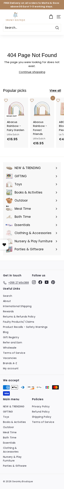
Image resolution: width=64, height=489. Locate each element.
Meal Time (10, 432)
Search (7, 296)
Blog (6, 332)
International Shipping (17, 306)
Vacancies (10, 358)
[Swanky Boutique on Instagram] (34, 282)
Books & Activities (14, 422)
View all (55, 90)
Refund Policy (41, 411)
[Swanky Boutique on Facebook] (40, 282)
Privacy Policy (41, 406)
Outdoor (8, 427)
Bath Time (9, 437)
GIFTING (8, 411)
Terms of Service (14, 353)
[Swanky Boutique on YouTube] (47, 282)
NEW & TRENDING (13, 406)
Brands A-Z (10, 363)
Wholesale (9, 347)
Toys (6, 417)
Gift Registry (11, 337)
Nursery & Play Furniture (12, 458)
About (7, 301)
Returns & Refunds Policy (19, 316)
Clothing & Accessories (10, 449)
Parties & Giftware (15, 466)
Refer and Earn (12, 342)
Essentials (9, 443)
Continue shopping (32, 72)
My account (11, 368)
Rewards (8, 311)
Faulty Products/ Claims (18, 322)
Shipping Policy (41, 417)
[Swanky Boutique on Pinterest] (53, 282)
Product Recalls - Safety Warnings (25, 327)
